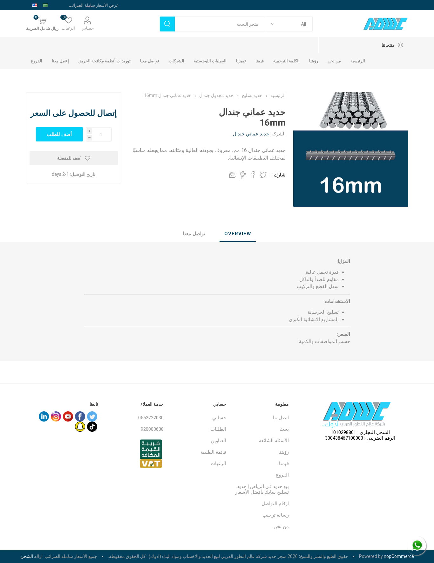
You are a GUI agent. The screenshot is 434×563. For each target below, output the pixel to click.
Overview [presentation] (237, 234)
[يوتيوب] (68, 416)
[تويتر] (92, 416)
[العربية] (45, 5)
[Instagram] (56, 416)
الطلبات (218, 429)
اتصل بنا (281, 418)
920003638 (152, 429)
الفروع (282, 475)
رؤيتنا (283, 452)
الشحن (26, 556)
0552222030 (151, 418)
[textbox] (220, 24)
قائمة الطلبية (213, 452)
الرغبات (218, 463)
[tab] (238, 234)
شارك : (278, 175)
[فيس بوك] (80, 416)
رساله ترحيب (275, 515)
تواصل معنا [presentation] (194, 234)
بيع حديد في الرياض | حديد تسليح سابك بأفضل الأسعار (262, 489)
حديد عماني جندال (251, 134)
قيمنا (284, 463)
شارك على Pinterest (243, 174)
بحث (284, 429)
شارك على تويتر (263, 174)
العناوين (218, 440)
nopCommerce (399, 556)
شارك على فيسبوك (252, 174)
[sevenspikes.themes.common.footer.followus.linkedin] (44, 416)
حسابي (87, 28)
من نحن (281, 526)
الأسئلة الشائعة (274, 440)
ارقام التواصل (275, 503)
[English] (35, 5)
